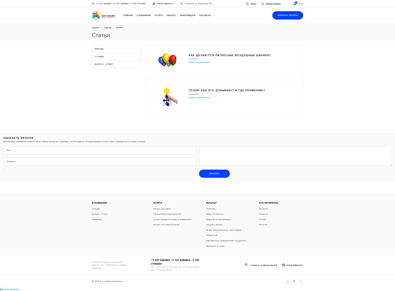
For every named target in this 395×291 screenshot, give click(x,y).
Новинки (210, 209)
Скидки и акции (214, 225)
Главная (128, 15)
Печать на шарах (162, 209)
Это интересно (268, 203)
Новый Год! (212, 235)
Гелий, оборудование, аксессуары (223, 230)
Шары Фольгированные (218, 219)
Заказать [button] (214, 174)
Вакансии (97, 219)
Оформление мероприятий (167, 214)
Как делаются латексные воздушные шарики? (230, 55)
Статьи (262, 219)
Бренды (99, 49)
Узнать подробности (199, 62)
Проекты (263, 209)
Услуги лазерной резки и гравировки (172, 219)
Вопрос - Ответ (104, 64)
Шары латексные (215, 214)
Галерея (263, 225)
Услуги (159, 15)
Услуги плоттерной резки (166, 225)
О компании (143, 15)
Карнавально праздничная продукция (226, 241)
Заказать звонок (288, 15)
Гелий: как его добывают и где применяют (227, 90)
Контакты (205, 15)
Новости (263, 214)
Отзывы (99, 57)
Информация (187, 15)
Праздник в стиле (215, 246)
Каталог (171, 15)
